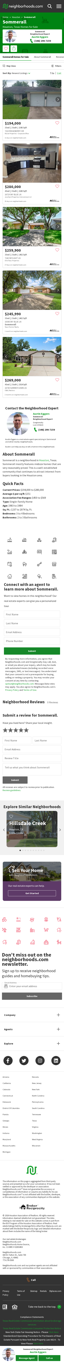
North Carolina (38, 1095)
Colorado (6, 1089)
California (7, 1083)
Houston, (8, 26)
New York (36, 1089)
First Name (12, 614)
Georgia (6, 1120)
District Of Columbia (11, 1108)
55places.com (55, 1291)
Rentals (43, 1291)
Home (5, 17)
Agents (8, 1029)
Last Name (12, 623)
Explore (8, 1043)
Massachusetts (9, 1145)
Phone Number (14, 641)
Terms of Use (29, 689)
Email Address (14, 632)
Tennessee (36, 1114)
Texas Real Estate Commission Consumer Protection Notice (32, 1328)
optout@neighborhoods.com (19, 683)
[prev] (6, 99)
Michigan (7, 1152)
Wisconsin (36, 1145)
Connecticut (8, 1095)
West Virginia (37, 1139)
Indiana (6, 1133)
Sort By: (7, 73)
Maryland (7, 1139)
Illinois (5, 1127)
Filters (58, 65)
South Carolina (38, 1108)
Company (9, 1015)
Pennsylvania (37, 1102)
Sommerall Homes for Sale (16, 56)
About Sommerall (42, 56)
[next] (58, 99)
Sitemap (33, 1291)
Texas (17, 26)
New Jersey (37, 1083)
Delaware (7, 1102)
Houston (16, 17)
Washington (37, 1133)
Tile (52, 73)
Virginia (35, 1127)
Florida (6, 1114)
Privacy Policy (12, 689)
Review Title (12, 758)
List (59, 73)
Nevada (35, 1077)
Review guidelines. (12, 790)
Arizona (6, 1077)
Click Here (54, 1332)
